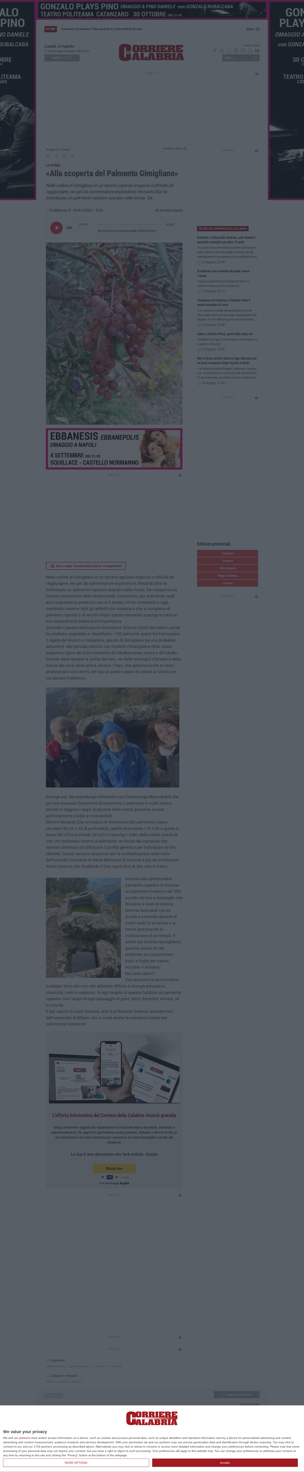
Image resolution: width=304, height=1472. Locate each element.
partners (24, 1437)
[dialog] (152, 1439)
